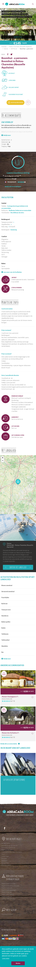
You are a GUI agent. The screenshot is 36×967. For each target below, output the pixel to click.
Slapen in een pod (6, 888)
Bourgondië (4, 863)
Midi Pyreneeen (6, 865)
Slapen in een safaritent (8, 899)
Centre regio (5, 856)
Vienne (6, 49)
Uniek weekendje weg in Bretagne (11, 852)
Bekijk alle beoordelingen (13, 186)
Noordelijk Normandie (8, 847)
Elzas (3, 854)
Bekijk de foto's (18, 37)
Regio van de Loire (6, 850)
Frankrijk (4, 46)
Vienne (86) (10, 545)
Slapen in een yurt (6, 896)
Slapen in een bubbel (7, 894)
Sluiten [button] (18, 963)
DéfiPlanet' (14, 49)
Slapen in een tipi (6, 892)
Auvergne (4, 860)
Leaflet (18, 513)
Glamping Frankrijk (7, 914)
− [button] (2, 460)
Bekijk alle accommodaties (8, 744)
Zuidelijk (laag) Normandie (9, 845)
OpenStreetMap (26, 513)
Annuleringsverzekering (8, 929)
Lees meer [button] (5, 958)
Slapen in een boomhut (8, 883)
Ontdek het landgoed (18, 567)
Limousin (4, 858)
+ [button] (2, 457)
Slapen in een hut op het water (10, 886)
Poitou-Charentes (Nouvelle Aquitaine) (20, 46)
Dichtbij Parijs (5, 843)
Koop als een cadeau (17, 102)
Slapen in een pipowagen (8, 890)
